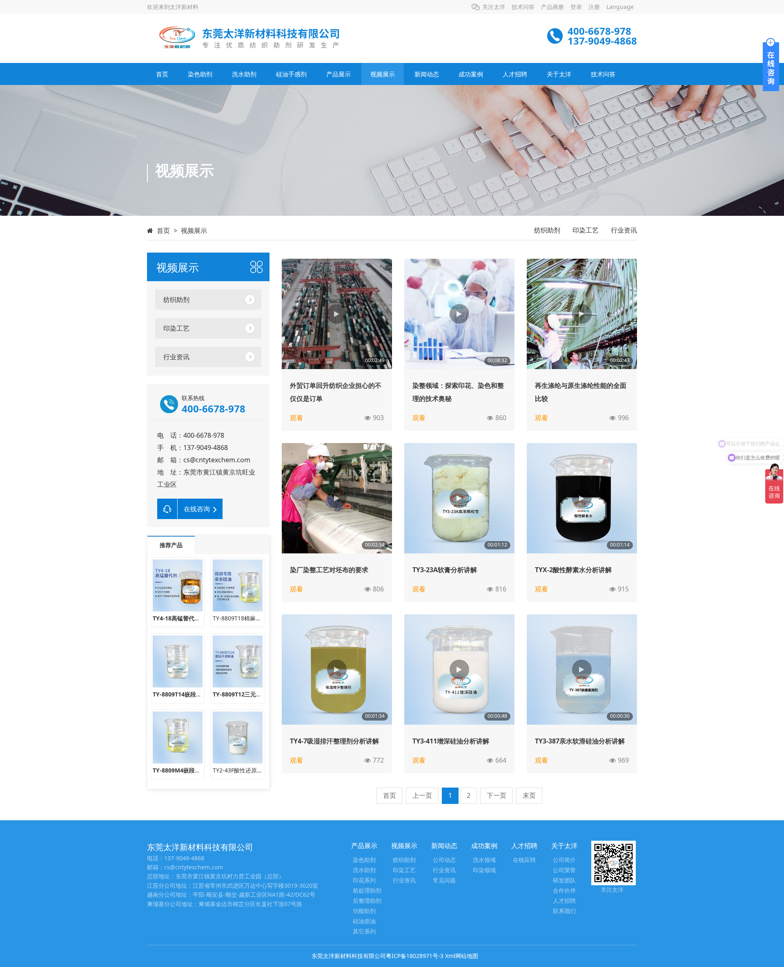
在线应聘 (524, 860)
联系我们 (564, 911)
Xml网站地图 (461, 956)
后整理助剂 (367, 901)
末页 (529, 795)
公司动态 (444, 860)
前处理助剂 (367, 891)
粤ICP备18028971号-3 (414, 956)
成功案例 (471, 74)
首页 (162, 74)
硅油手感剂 (291, 74)
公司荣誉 (564, 870)
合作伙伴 (564, 891)
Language (620, 7)
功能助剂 (364, 911)
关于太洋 (559, 74)
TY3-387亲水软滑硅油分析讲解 (580, 740)
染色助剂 (200, 74)
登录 (576, 7)
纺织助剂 (547, 230)
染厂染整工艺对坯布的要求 (329, 569)
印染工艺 (585, 230)
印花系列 (364, 880)
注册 (594, 7)
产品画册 (552, 7)
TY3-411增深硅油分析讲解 (450, 740)
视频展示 (382, 74)
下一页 (496, 795)
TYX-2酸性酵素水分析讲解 (573, 569)
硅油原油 (364, 921)
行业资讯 (624, 230)
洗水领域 (484, 860)
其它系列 (364, 932)
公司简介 (564, 860)
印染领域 (484, 870)
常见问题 (444, 880)
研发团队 (564, 880)
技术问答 (523, 7)
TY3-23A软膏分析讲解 (444, 569)
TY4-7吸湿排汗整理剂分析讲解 (334, 740)
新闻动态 (426, 74)
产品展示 (338, 74)
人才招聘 (515, 74)
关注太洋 (493, 7)
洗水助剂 (244, 74)
